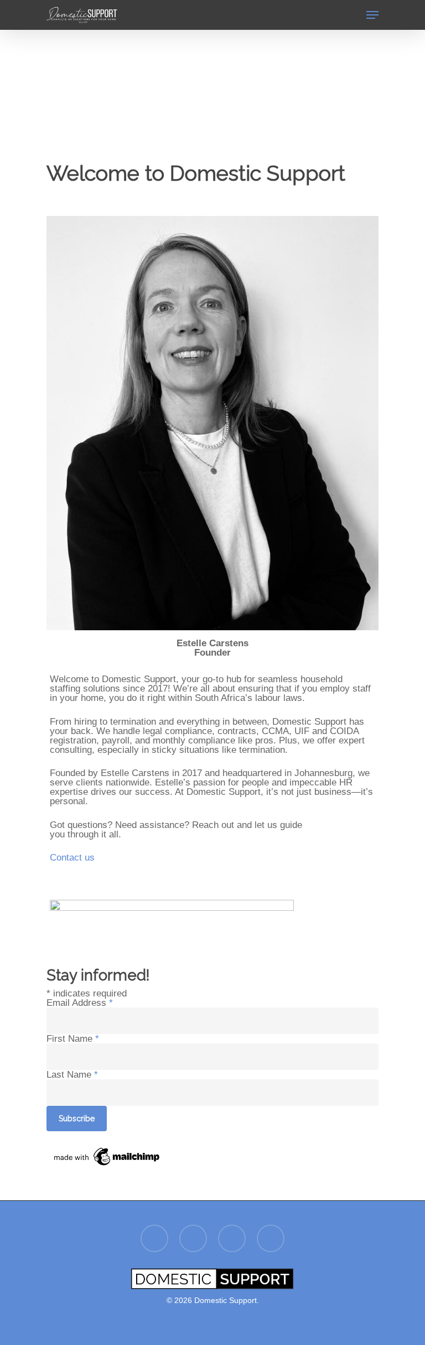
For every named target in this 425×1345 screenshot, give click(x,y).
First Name (72, 1038)
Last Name (72, 1074)
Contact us (72, 857)
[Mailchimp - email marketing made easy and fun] (107, 1173)
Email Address (79, 1003)
